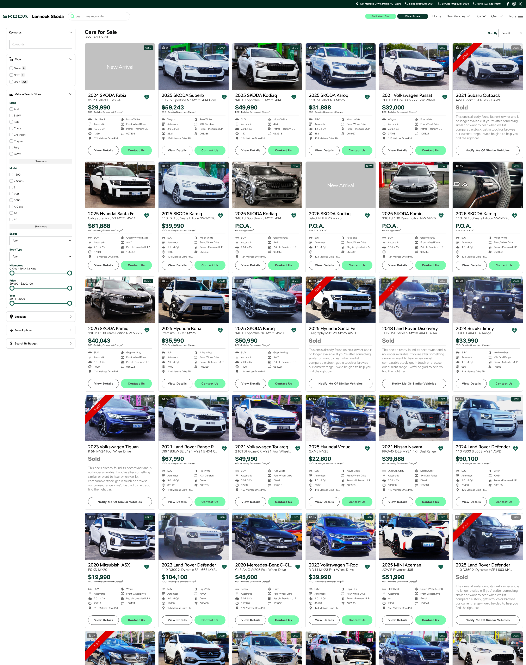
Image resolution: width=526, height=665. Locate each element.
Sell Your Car (381, 16)
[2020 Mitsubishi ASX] (120, 536)
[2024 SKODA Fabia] (120, 66)
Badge (13, 233)
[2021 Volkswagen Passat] (414, 66)
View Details (103, 150)
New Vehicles (455, 16)
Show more (41, 161)
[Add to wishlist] (147, 97)
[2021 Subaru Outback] (488, 66)
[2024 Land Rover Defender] (488, 418)
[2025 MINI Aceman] (414, 536)
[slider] (12, 273)
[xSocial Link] (520, 3)
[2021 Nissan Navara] (414, 418)
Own (494, 16)
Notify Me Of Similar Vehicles (488, 150)
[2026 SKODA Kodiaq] (341, 185)
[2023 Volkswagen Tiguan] (120, 418)
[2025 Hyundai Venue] (341, 418)
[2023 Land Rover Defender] (194, 536)
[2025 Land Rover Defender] (488, 536)
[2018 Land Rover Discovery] (414, 300)
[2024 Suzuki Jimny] (488, 300)
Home (436, 16)
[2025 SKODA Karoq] (341, 66)
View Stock (412, 16)
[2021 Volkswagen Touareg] (267, 418)
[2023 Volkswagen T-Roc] (341, 536)
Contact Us (136, 150)
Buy (478, 16)
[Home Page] (15, 16)
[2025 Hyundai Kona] (194, 300)
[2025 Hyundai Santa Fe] (120, 185)
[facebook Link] (507, 3)
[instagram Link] (514, 3)
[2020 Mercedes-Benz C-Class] (267, 536)
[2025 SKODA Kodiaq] (267, 66)
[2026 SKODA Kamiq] (488, 185)
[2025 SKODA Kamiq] (194, 185)
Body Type (16, 249)
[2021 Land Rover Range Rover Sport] (194, 418)
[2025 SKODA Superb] (194, 66)
